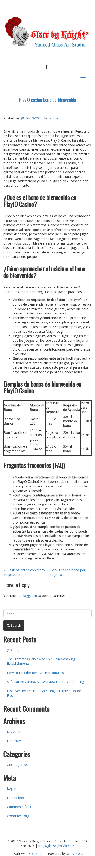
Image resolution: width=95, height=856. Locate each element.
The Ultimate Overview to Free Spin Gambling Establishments (41, 661)
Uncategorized (18, 764)
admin (54, 118)
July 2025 (13, 731)
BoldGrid (34, 853)
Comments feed (19, 806)
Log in (11, 788)
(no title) (13, 650)
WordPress (75, 853)
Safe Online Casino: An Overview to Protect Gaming (45, 681)
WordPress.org (18, 816)
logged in (30, 595)
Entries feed (16, 797)
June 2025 (14, 741)
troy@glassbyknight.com (56, 846)
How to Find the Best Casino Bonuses (35, 672)
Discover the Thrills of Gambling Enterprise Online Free (44, 693)
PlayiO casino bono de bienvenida (47, 99)
